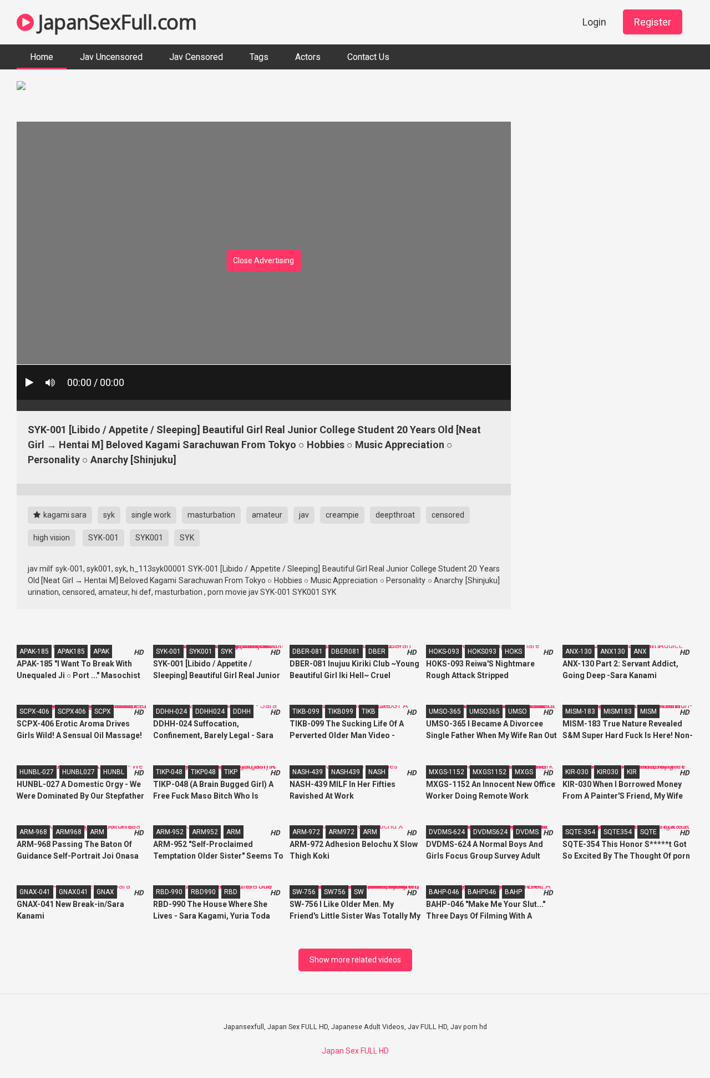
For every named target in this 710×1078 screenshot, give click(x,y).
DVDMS (527, 832)
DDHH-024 (171, 711)
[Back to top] (673, 1044)
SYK (187, 537)
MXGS (524, 772)
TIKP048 (203, 772)
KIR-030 (577, 772)
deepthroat (395, 514)
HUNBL (113, 772)
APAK (101, 651)
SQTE (648, 832)
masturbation (211, 514)
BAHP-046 (444, 892)
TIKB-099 (306, 711)
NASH (377, 772)
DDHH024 (210, 711)
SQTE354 (618, 832)
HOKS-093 (444, 651)
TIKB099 (340, 711)
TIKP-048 (169, 772)
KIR (632, 772)
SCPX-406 (34, 711)
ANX (640, 651)
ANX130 (612, 651)
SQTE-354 (580, 832)
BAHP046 (482, 892)
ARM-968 (33, 832)
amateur (267, 514)
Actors (308, 57)
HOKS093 (482, 651)
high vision (51, 537)
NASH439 (345, 772)
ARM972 (341, 832)
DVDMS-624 (447, 832)
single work (151, 514)
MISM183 (618, 711)
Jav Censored (196, 57)
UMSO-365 (445, 711)
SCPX (102, 711)
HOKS (513, 651)
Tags (259, 57)
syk (109, 514)
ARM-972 (306, 832)
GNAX (105, 892)
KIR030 (607, 772)
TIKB (369, 711)
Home (41, 57)
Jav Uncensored (111, 57)
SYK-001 (103, 537)
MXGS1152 (489, 772)
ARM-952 (170, 832)
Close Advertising (263, 260)
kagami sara (64, 514)
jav (304, 514)
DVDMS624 (490, 832)
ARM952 (205, 832)
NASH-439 (307, 772)
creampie (342, 514)
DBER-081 (307, 651)
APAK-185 (34, 651)
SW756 (335, 892)
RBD (230, 892)
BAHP (513, 892)
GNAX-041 (34, 892)
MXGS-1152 (446, 772)
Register (652, 22)
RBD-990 (169, 892)
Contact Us (368, 57)
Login (594, 22)
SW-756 (304, 892)
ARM (97, 832)
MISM (648, 711)
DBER (377, 651)
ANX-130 (578, 651)
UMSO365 (484, 711)
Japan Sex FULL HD (355, 1050)
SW (359, 892)
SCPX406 (72, 711)
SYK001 (149, 537)
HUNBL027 (78, 772)
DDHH (242, 711)
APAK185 (71, 651)
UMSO (517, 711)
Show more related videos (355, 959)
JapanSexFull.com (115, 22)
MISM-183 (580, 711)
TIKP (230, 772)
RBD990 (203, 892)
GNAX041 (73, 892)
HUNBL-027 (36, 772)
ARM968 (68, 832)
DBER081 (345, 651)
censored (448, 514)
